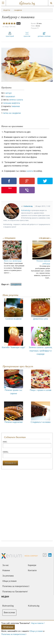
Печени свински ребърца (43, 262)
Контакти (32, 570)
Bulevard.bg (8, 606)
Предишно (9, 238)
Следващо (45, 238)
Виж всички (9, 612)
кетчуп (9, 92)
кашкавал (10, 96)
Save (10, 188)
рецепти (6, 10)
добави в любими (44, 36)
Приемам (8, 627)
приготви (27, 36)
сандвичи (18, 10)
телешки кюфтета (11, 102)
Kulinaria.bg (28, 206)
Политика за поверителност (13, 634)
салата (29, 170)
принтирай (10, 36)
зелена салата (16, 99)
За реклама (8, 576)
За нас (5, 565)
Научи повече (37, 623)
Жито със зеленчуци (12, 260)
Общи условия (36, 631)
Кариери (32, 565)
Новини (6, 570)
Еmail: (6, 451)
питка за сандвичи (12, 112)
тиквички (15, 106)
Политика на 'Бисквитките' (15, 591)
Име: (5, 441)
